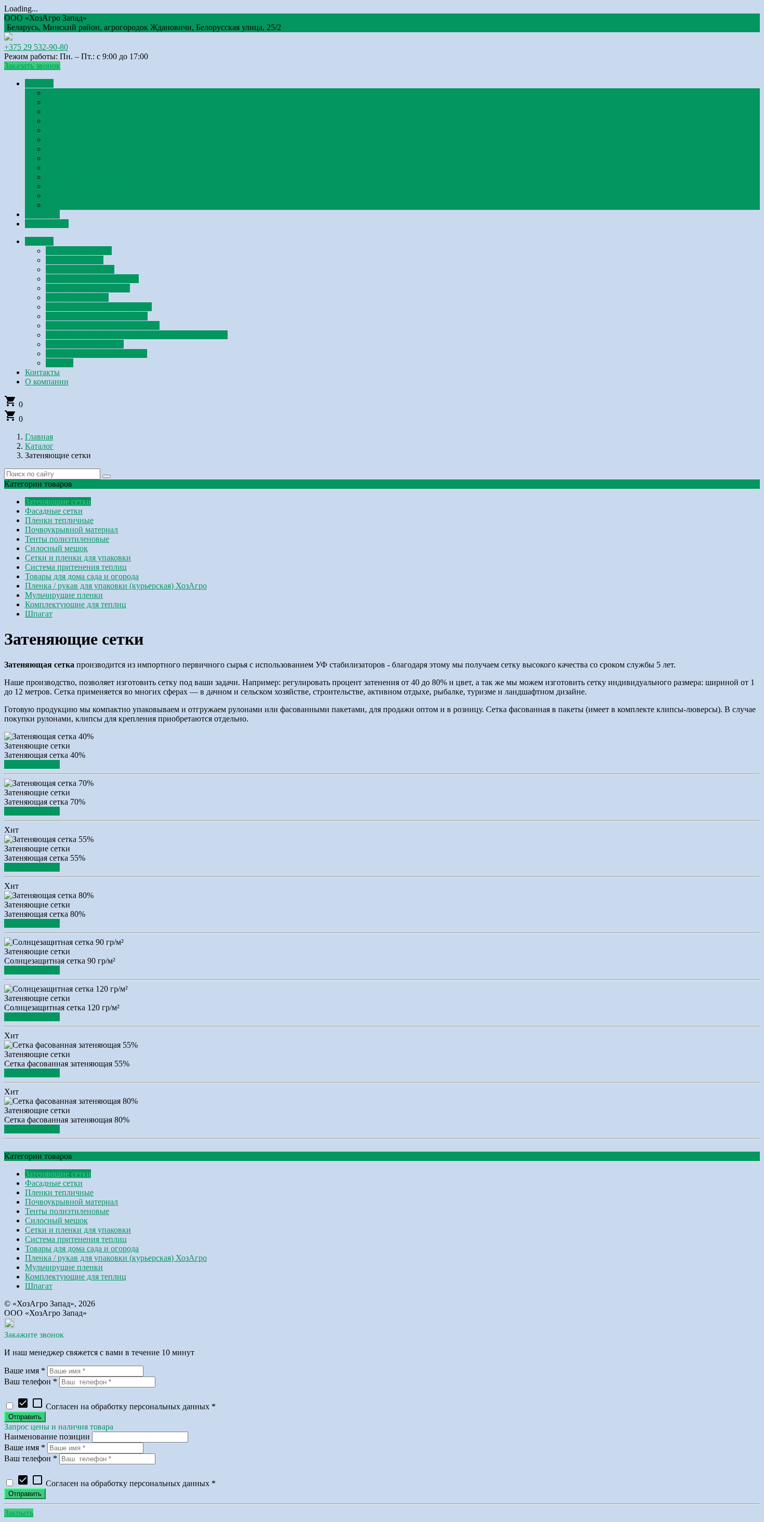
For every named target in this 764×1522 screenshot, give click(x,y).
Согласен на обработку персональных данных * (116, 1406)
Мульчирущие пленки (64, 595)
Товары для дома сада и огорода (82, 576)
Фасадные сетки (54, 510)
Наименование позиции (47, 1436)
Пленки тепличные (59, 520)
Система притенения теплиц (76, 567)
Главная (39, 436)
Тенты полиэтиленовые (67, 539)
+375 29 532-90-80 (36, 47)
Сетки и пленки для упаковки (78, 557)
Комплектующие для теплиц (75, 604)
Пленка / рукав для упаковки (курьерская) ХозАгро (116, 585)
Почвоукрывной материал (71, 529)
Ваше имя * (24, 1370)
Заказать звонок (32, 65)
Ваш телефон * (30, 1381)
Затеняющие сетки (58, 501)
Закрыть (18, 1512)
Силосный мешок (56, 548)
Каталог (39, 446)
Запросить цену (32, 764)
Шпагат (38, 613)
